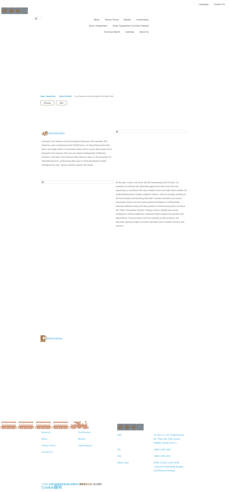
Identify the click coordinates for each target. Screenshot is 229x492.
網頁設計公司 (85, 484)
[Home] (24, 10)
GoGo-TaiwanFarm (98, 26)
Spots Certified (65, 96)
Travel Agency (85, 445)
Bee (61, 103)
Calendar (129, 32)
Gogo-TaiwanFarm (48, 96)
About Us (144, 32)
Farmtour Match (112, 32)
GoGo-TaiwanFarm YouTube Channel (131, 26)
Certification (142, 19)
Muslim (127, 19)
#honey (47, 103)
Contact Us (219, 4)
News (96, 19)
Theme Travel (111, 19)
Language (204, 4)
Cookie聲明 (52, 487)
